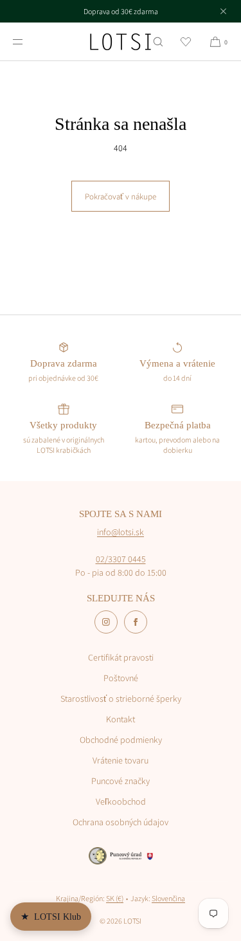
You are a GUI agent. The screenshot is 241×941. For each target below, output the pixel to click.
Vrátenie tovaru (120, 760)
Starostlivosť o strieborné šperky (120, 698)
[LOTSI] (120, 42)
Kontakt (120, 719)
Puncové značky (120, 781)
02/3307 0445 (121, 559)
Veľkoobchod (121, 801)
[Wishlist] (186, 41)
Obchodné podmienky (121, 739)
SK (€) (114, 898)
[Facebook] (135, 622)
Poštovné (120, 678)
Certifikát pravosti (121, 657)
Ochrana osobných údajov (120, 822)
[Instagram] (106, 622)
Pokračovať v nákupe (120, 196)
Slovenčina (168, 898)
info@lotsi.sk (120, 532)
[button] (158, 41)
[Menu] (28, 41)
